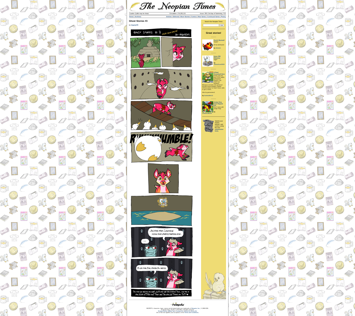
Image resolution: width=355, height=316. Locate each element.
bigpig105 (134, 25)
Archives (138, 16)
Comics (194, 16)
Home (131, 16)
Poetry (223, 16)
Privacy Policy (162, 311)
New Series (202, 16)
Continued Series (213, 16)
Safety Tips (171, 311)
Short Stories (185, 16)
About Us (187, 311)
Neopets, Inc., (196, 308)
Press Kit (194, 311)
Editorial (176, 16)
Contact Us (179, 311)
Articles (169, 16)
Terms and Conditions (191, 312)
